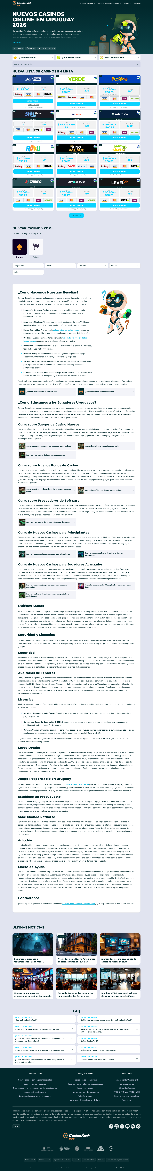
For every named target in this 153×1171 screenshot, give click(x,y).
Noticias (137, 3)
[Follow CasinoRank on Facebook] (111, 1126)
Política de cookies (34, 1168)
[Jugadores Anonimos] (77, 1148)
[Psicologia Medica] (88, 1148)
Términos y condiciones (92, 1168)
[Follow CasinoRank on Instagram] (116, 1126)
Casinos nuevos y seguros (35, 1084)
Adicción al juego (85, 1096)
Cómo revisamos (127, 1084)
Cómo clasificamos (127, 1088)
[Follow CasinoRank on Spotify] (133, 1126)
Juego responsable (85, 1088)
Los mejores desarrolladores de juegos (85, 1100)
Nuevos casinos (86, 3)
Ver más (75, 215)
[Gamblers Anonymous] (100, 1148)
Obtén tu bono (33, 101)
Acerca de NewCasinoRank (127, 1080)
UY (15, 1126)
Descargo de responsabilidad (126, 1096)
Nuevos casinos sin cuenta (35, 1092)
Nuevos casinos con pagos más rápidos (35, 1080)
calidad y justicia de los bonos (66, 330)
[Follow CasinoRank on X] (122, 1126)
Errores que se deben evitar (85, 1080)
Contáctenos (126, 1100)
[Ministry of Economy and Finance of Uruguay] (64, 1148)
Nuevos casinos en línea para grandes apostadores (35, 1088)
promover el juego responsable (75, 784)
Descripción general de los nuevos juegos (85, 1084)
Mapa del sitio (120, 1168)
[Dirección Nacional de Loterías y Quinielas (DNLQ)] (47, 1148)
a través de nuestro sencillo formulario (78, 904)
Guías (126, 3)
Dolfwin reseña (33, 105)
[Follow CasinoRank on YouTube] (127, 1126)
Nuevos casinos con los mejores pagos (34, 1096)
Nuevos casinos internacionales (85, 1092)
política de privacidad (62, 1168)
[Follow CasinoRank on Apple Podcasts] (138, 1126)
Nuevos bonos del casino (108, 3)
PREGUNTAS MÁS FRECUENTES (127, 1092)
